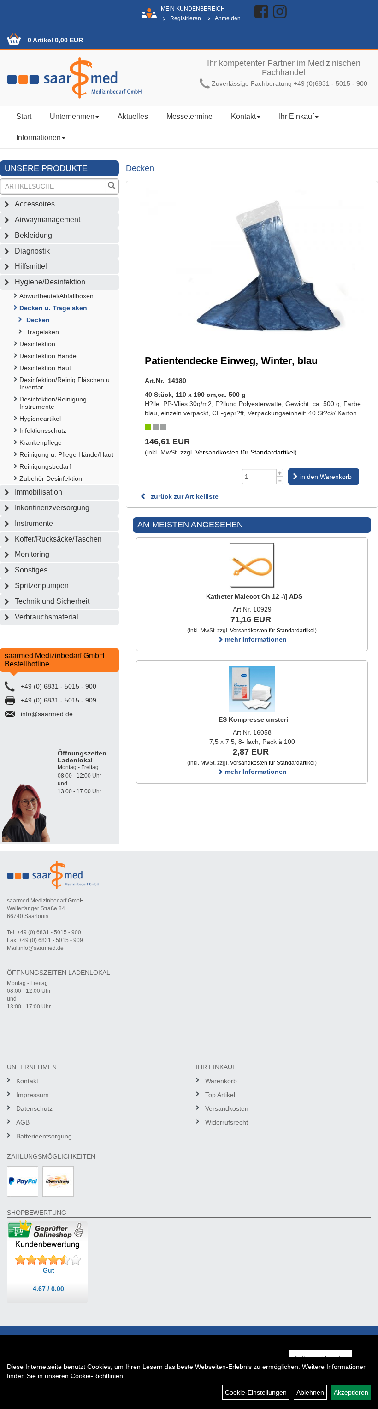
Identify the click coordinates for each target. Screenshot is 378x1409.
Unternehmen (72, 116)
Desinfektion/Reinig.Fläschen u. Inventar (65, 383)
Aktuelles (133, 116)
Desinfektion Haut (45, 367)
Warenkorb (221, 1081)
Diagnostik (32, 251)
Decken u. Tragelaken (53, 308)
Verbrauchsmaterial (46, 617)
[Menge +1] (280, 473)
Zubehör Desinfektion (50, 478)
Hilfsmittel (31, 266)
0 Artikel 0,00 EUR (55, 40)
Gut (48, 1270)
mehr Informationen (255, 639)
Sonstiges (31, 570)
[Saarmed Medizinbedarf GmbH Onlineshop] (94, 78)
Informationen (38, 137)
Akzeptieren (351, 1392)
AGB (23, 1122)
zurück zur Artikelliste (184, 496)
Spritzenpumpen (42, 586)
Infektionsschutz (42, 430)
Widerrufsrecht (226, 1122)
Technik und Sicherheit (52, 601)
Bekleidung (33, 235)
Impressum (32, 1094)
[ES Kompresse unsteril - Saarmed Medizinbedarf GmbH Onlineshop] (251, 689)
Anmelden (228, 18)
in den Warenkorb (326, 476)
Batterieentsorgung (44, 1136)
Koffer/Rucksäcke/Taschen (58, 539)
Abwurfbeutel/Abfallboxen (56, 296)
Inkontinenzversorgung (52, 508)
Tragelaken (42, 332)
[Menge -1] (280, 480)
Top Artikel (220, 1094)
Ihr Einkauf (296, 116)
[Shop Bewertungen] (48, 1260)
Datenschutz (34, 1108)
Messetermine (189, 116)
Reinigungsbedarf (45, 466)
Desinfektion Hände (48, 356)
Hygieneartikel (40, 418)
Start (23, 116)
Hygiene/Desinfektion (50, 282)
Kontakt (243, 116)
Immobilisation (38, 492)
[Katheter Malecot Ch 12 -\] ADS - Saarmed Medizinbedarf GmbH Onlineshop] (251, 565)
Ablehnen (310, 1392)
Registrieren (185, 18)
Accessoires (35, 204)
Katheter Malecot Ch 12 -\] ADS (254, 596)
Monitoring (32, 554)
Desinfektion (37, 344)
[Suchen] (112, 186)
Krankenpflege (40, 442)
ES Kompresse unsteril (254, 719)
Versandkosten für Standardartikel (245, 452)
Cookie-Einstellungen (256, 1392)
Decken (38, 320)
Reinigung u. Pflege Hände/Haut (66, 454)
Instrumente (34, 523)
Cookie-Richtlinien (97, 1376)
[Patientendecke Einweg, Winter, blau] (252, 262)
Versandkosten (226, 1108)
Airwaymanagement (47, 220)
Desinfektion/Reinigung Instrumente (53, 402)
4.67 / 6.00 (48, 1288)
